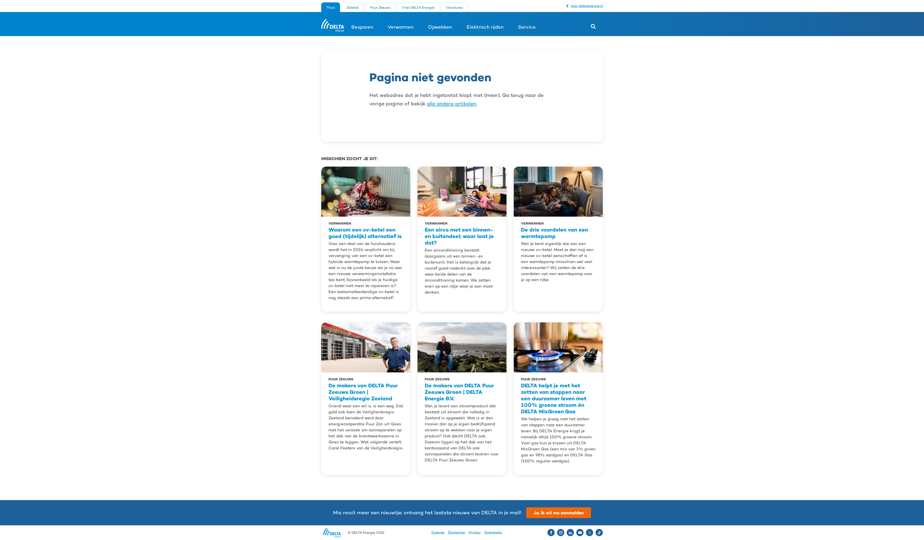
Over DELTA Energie (418, 7)
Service (527, 27)
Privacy (475, 532)
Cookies (437, 532)
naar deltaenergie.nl (587, 6)
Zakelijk (352, 7)
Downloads (493, 532)
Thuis (330, 7)
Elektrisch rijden (485, 27)
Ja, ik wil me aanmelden (558, 512)
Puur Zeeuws (380, 7)
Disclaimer (456, 532)
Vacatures (454, 7)
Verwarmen (401, 27)
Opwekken (440, 27)
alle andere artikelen (451, 103)
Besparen (362, 27)
